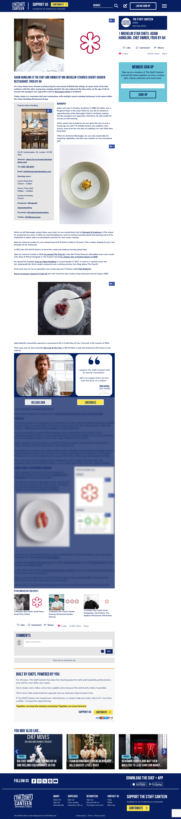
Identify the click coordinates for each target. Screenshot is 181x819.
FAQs (109, 802)
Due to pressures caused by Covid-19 (30, 273)
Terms (90, 815)
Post (109, 652)
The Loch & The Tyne (52, 348)
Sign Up (56, 802)
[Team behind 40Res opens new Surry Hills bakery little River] (90, 751)
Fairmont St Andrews (91, 232)
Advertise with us (75, 805)
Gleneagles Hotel (62, 91)
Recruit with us (93, 802)
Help (109, 800)
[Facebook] (34, 781)
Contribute (90, 402)
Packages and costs (95, 805)
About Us (57, 800)
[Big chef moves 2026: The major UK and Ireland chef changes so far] (38, 751)
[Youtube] (55, 781)
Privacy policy (99, 815)
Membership (58, 805)
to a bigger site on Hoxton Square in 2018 (78, 257)
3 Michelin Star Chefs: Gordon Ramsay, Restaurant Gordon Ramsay (62, 614)
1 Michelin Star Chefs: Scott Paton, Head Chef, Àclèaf (29, 612)
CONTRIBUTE (58, 4)
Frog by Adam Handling (45, 261)
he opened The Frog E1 (54, 254)
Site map (111, 805)
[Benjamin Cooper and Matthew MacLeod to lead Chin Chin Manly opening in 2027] (143, 751)
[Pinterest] (50, 781)
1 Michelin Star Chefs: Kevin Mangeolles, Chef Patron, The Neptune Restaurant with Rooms (98, 613)
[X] (44, 781)
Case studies (73, 802)
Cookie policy (81, 815)
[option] (38, 751)
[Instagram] (39, 781)
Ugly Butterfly (84, 269)
